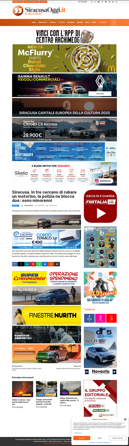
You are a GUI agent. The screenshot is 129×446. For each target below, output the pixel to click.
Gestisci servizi (78, 432)
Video (87, 22)
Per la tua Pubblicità (31, 1)
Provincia (70, 22)
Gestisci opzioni (117, 438)
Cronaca (53, 22)
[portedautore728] (46, 315)
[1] (100, 404)
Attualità (102, 22)
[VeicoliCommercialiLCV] (64, 85)
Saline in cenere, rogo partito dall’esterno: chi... (69, 402)
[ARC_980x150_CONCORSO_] (64, 36)
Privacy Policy (48, 443)
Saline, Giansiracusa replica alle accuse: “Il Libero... (45, 400)
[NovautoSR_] (100, 351)
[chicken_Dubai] (64, 58)
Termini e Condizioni (69, 443)
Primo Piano (42, 22)
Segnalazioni (17, 1)
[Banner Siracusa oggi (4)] (64, 129)
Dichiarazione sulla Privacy (103, 442)
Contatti (43, 1)
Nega (100, 438)
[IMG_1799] (46, 278)
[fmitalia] (64, 152)
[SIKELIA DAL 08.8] (64, 174)
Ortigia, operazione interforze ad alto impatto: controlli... (20, 401)
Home (34, 22)
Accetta (81, 438)
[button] (125, 419)
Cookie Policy (92, 442)
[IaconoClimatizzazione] (46, 239)
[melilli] (100, 247)
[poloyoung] (46, 295)
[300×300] (100, 288)
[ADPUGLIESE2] (46, 354)
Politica (62, 22)
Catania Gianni (28, 205)
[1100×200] (64, 107)
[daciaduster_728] (46, 222)
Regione (80, 22)
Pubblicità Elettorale (98, 29)
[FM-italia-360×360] (100, 206)
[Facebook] (91, 1)
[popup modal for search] (114, 22)
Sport (94, 22)
